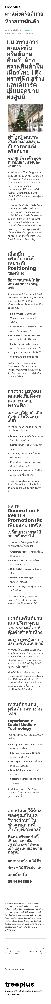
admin (30, 30)
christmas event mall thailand (17, 906)
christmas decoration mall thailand (24, 903)
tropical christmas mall (14, 924)
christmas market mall (14, 912)
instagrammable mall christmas (29, 915)
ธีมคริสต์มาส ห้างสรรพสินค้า (17, 927)
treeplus (12, 7)
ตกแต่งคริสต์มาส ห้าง (34, 924)
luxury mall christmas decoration (19, 918)
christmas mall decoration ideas (30, 909)
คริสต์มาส (29, 33)
